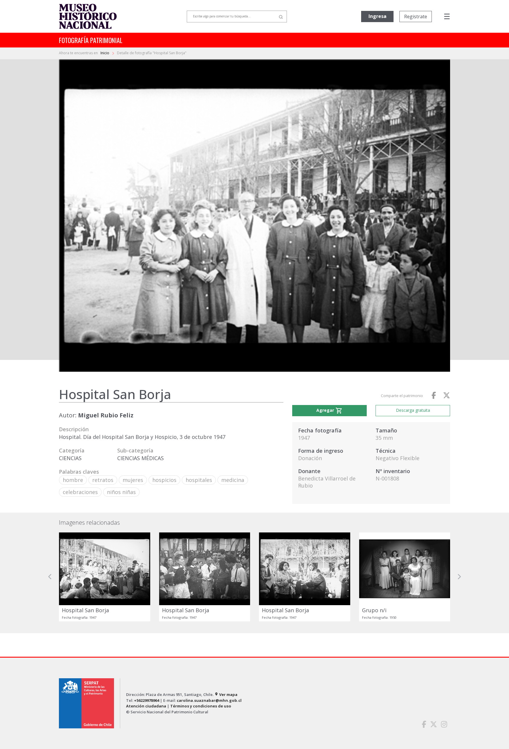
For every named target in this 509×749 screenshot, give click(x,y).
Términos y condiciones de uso (200, 706)
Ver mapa (225, 694)
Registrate (415, 16)
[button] (50, 576)
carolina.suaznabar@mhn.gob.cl (209, 700)
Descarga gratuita (413, 410)
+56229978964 (146, 700)
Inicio (105, 52)
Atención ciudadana (146, 706)
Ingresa (377, 16)
